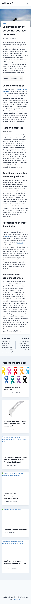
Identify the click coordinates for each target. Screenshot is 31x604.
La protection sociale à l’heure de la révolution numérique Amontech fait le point (15, 459)
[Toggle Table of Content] (20, 78)
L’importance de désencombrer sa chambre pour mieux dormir (14, 496)
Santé (4, 23)
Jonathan (8, 429)
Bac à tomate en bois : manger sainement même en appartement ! (15, 563)
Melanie (7, 38)
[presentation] (15, 375)
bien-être (20, 243)
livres (7, 236)
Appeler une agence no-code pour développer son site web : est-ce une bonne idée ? (7, 345)
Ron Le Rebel (9, 392)
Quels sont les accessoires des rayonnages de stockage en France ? (24, 344)
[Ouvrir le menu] (27, 3)
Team (7, 465)
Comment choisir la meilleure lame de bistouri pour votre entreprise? (15, 423)
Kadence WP (17, 599)
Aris (7, 532)
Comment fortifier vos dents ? (15, 530)
